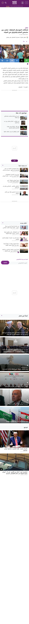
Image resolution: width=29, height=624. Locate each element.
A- (26, 41)
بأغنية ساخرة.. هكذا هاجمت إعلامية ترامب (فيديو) (15, 449)
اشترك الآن (7, 6)
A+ (24, 41)
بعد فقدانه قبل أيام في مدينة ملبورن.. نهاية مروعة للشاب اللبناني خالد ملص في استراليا (11, 226)
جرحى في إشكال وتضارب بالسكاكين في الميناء (11, 117)
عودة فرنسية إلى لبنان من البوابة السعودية (17, 421)
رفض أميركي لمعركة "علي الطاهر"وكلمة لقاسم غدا (13, 181)
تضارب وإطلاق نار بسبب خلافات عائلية (11, 131)
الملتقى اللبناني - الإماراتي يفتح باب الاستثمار (11, 186)
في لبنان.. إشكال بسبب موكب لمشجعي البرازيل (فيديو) (13, 127)
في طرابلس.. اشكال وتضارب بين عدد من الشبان (11, 122)
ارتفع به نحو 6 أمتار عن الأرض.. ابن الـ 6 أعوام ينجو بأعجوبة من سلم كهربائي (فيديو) (14, 473)
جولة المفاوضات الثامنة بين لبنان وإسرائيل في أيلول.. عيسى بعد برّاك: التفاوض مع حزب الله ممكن (11, 169)
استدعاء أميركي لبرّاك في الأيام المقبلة (12, 192)
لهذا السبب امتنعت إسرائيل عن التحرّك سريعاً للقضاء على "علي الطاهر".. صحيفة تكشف (10, 250)
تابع (14, 161)
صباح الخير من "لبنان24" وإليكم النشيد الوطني (10, 238)
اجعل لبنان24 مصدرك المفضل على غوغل (16, 37)
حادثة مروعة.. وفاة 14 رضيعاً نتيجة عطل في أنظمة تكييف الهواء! (11, 244)
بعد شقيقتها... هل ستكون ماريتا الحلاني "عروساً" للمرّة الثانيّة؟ (11, 232)
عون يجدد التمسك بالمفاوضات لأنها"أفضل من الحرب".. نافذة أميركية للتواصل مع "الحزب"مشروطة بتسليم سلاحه (10, 175)
